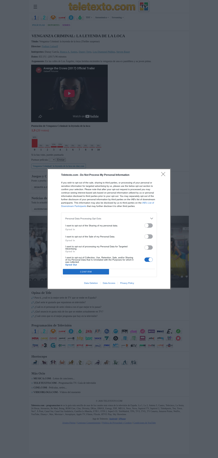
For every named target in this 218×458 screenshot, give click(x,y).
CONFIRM (86, 272)
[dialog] (109, 229)
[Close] (164, 175)
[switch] (148, 225)
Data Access (109, 283)
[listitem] (109, 218)
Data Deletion (91, 283)
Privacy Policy (127, 283)
